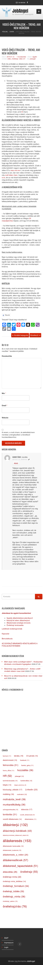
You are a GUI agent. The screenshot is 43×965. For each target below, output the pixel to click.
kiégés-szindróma (20, 785)
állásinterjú (15, 824)
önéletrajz (29, 871)
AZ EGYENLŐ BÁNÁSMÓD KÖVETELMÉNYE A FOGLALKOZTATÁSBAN (19, 644)
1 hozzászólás (21, 57)
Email (4, 405)
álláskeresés (17, 840)
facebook (24, 760)
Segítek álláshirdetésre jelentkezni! (20, 618)
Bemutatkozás (7, 638)
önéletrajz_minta (14, 896)
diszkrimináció (10, 760)
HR (7, 776)
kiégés (7, 785)
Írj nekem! (22, 2)
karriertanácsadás (10, 781)
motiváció (22, 794)
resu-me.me (15, 170)
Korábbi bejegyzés (21, 335)
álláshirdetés (30, 819)
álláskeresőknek (15, 860)
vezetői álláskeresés (12, 819)
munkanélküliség (14, 804)
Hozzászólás (7, 356)
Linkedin (31, 789)
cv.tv (3, 177)
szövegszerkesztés (10, 809)
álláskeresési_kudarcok (12, 850)
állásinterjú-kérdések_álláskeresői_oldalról (16, 835)
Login (6, 947)
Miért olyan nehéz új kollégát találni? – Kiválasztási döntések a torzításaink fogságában (23, 662)
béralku (18, 755)
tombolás (10, 814)
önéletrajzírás (15, 906)
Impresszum (8, 942)
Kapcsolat (5, 633)
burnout (7, 756)
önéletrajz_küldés (13, 891)
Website (5, 417)
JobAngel (20, 11)
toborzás (26, 809)
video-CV (22, 59)
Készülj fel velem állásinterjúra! (18, 620)
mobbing (8, 794)
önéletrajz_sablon (10, 901)
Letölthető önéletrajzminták (12, 629)
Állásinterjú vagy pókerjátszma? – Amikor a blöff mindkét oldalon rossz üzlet (22, 670)
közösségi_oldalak (12, 789)
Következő (34, 335)
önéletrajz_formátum (16, 886)
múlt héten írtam (11, 175)
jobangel (33, 59)
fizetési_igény (27, 765)
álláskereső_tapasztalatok (20, 866)
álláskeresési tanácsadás (13, 846)
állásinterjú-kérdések (17, 830)
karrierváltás (26, 780)
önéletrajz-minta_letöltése (14, 881)
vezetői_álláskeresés (27, 815)
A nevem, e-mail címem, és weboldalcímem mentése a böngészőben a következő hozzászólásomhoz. (18, 434)
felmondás (10, 765)
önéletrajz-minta (12, 876)
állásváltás (10, 871)
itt (22, 112)
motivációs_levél (14, 799)
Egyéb (35, 57)
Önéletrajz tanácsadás (15, 625)
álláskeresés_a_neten (15, 854)
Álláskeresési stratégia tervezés (18, 623)
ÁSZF (6, 938)
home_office (8, 770)
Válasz (16, 463)
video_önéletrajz (12, 59)
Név (4, 393)
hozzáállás (25, 770)
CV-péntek (32, 755)
